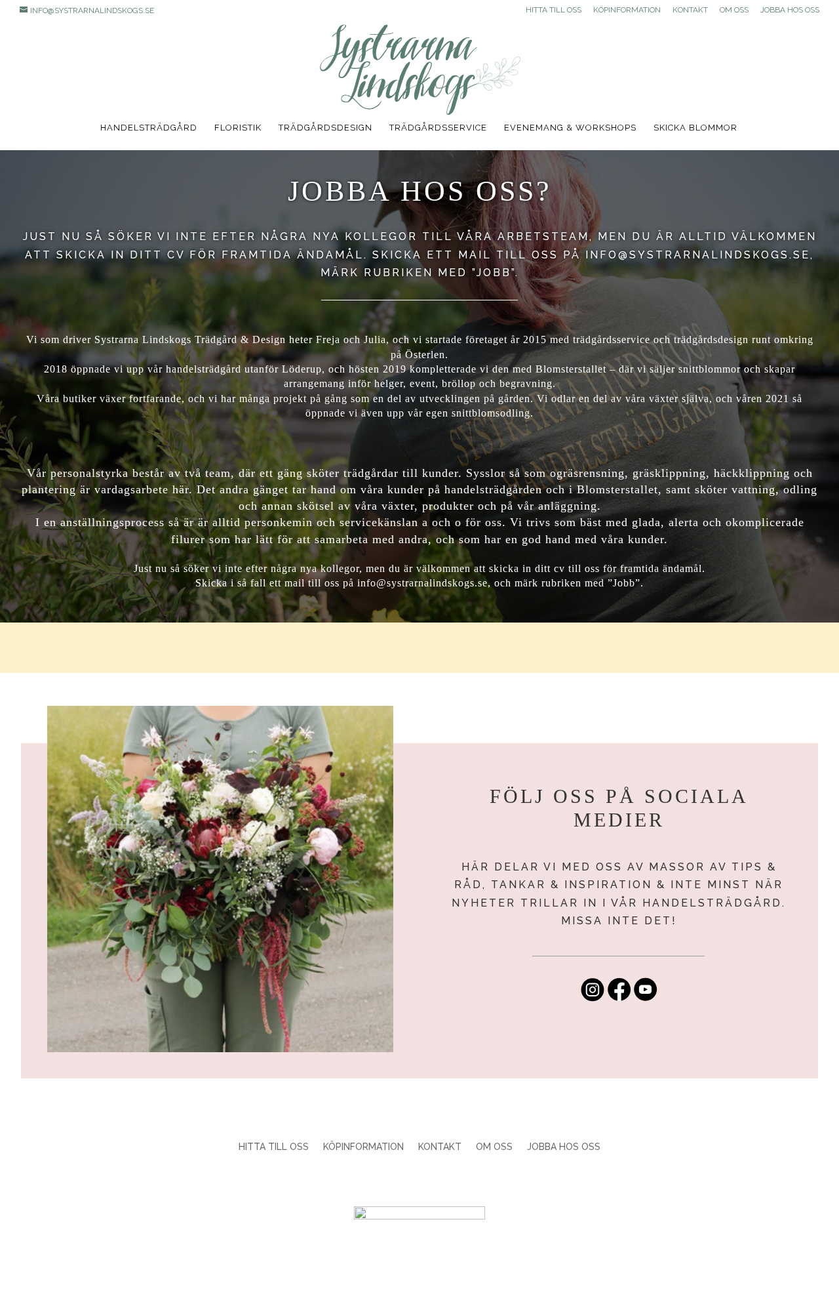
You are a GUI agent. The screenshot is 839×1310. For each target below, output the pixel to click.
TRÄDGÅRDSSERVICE (438, 128)
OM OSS (734, 10)
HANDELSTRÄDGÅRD (148, 128)
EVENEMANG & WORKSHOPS (570, 128)
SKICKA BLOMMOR (695, 128)
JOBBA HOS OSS (789, 10)
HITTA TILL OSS (553, 10)
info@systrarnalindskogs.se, (699, 255)
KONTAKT (690, 10)
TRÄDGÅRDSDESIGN (325, 128)
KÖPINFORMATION (627, 10)
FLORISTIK (238, 128)
